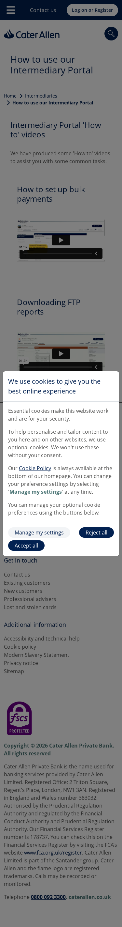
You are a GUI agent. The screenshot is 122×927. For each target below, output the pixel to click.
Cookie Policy (35, 468)
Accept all (26, 545)
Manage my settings (39, 532)
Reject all (96, 532)
